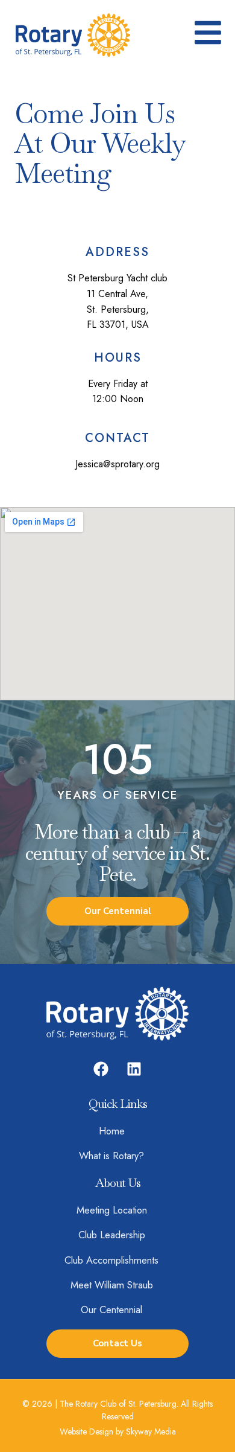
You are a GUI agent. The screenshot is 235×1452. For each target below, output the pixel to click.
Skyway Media (151, 1431)
